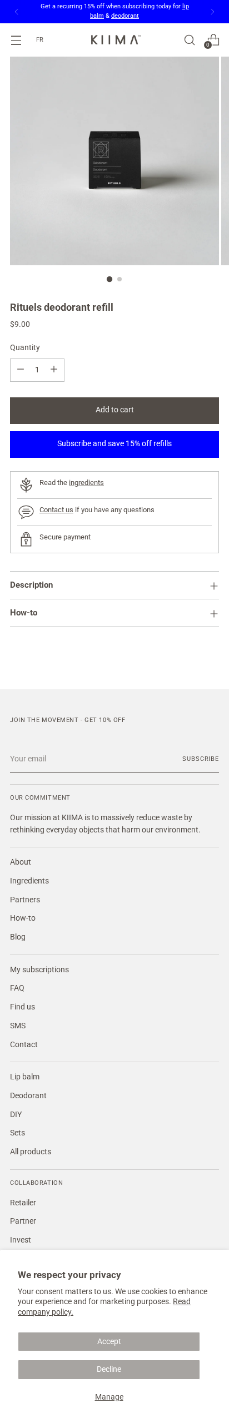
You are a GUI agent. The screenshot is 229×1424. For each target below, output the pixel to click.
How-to (23, 918)
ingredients (86, 482)
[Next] (212, 11)
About (20, 862)
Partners (25, 900)
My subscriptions (39, 969)
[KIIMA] (114, 40)
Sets (17, 1133)
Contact (24, 1044)
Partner (23, 1221)
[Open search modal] (189, 39)
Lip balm (24, 1077)
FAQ (17, 988)
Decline (109, 1369)
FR (39, 39)
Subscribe (200, 759)
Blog (18, 937)
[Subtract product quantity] (21, 370)
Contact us (56, 510)
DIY (16, 1114)
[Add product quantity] (54, 370)
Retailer (23, 1203)
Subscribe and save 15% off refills (114, 443)
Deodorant (28, 1095)
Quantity (25, 347)
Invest (20, 1240)
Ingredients (29, 881)
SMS (18, 1026)
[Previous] (16, 11)
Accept (109, 1341)
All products (30, 1152)
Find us (22, 1007)
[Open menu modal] (15, 39)
